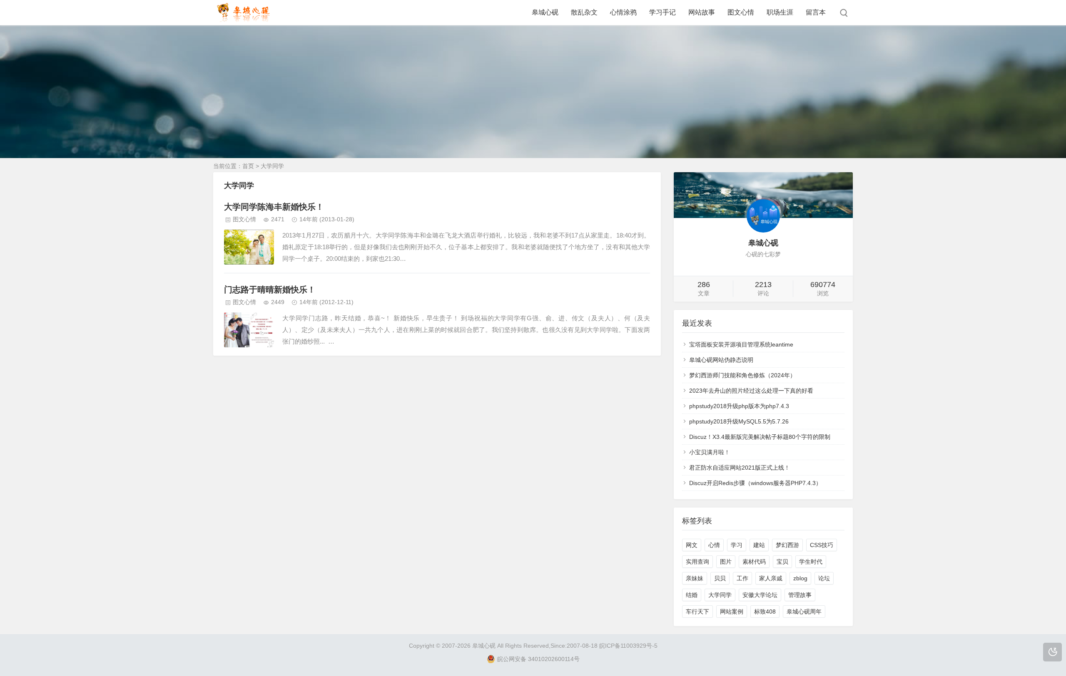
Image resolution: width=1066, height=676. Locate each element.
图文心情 (740, 12)
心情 (714, 545)
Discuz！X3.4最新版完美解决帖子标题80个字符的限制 (759, 436)
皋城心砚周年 (804, 611)
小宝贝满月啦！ (709, 452)
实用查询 (697, 561)
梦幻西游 (787, 545)
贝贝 (720, 578)
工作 (742, 578)
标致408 (765, 611)
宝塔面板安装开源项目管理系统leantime (741, 344)
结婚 (691, 595)
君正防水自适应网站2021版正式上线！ (739, 467)
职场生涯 (780, 12)
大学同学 (720, 595)
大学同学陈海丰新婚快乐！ (274, 206)
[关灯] (1052, 652)
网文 (691, 545)
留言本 (816, 12)
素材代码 (754, 561)
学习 (736, 545)
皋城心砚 (545, 12)
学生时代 (810, 561)
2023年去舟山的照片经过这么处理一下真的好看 (751, 390)
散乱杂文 (584, 12)
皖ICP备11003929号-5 (628, 645)
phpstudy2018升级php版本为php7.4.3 (739, 406)
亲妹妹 (694, 578)
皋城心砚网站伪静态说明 (721, 360)
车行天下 (697, 611)
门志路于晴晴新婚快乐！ (270, 289)
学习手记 (662, 12)
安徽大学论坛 (759, 595)
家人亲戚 (770, 578)
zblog (800, 578)
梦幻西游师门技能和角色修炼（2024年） (742, 375)
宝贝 (782, 561)
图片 (726, 561)
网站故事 (701, 12)
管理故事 (800, 595)
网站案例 (731, 611)
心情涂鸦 (623, 12)
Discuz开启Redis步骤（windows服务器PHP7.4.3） (755, 483)
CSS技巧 (821, 545)
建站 (759, 545)
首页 (248, 166)
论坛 (824, 578)
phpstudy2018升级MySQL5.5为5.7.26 (739, 421)
